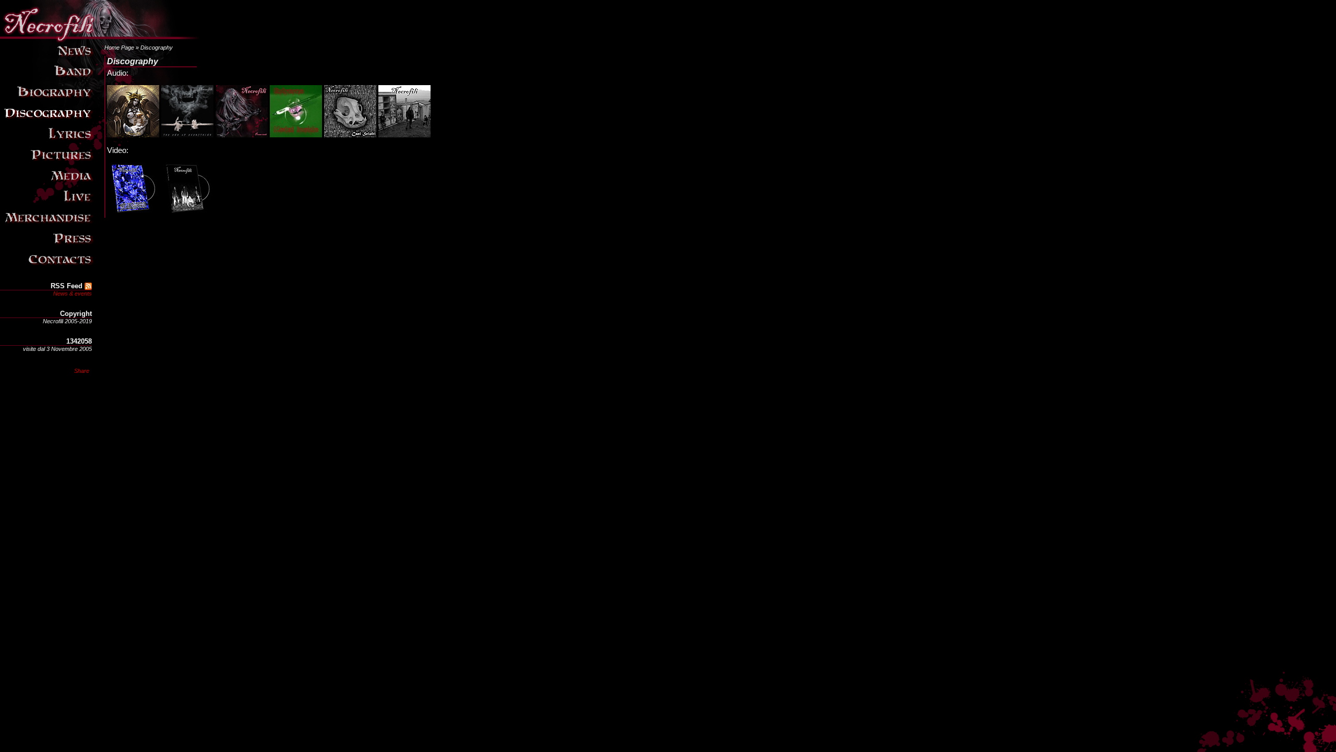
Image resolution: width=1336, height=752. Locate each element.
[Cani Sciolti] (350, 135)
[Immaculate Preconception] (133, 135)
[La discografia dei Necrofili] (48, 120)
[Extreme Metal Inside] (296, 135)
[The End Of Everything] (187, 135)
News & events (72, 293)
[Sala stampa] (48, 245)
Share (81, 371)
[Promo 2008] (242, 135)
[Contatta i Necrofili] (48, 266)
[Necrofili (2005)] (404, 135)
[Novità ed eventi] (48, 57)
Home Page (119, 47)
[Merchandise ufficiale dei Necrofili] (48, 224)
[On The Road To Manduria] (133, 212)
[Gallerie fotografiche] (48, 162)
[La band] (48, 78)
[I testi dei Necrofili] (48, 141)
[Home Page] (99, 36)
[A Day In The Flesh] (187, 212)
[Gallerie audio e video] (48, 183)
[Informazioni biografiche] (48, 99)
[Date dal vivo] (48, 203)
